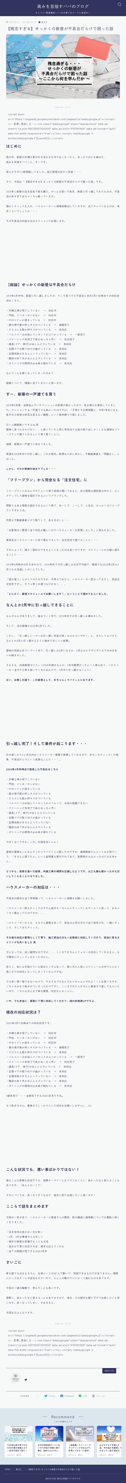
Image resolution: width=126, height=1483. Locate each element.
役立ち (44, 22)
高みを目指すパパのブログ (63, 6)
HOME (8, 1469)
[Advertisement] (63, 254)
